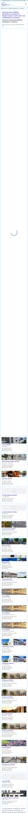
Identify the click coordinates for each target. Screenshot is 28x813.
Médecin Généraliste (13, 8)
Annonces (4, 8)
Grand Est (22, 8)
